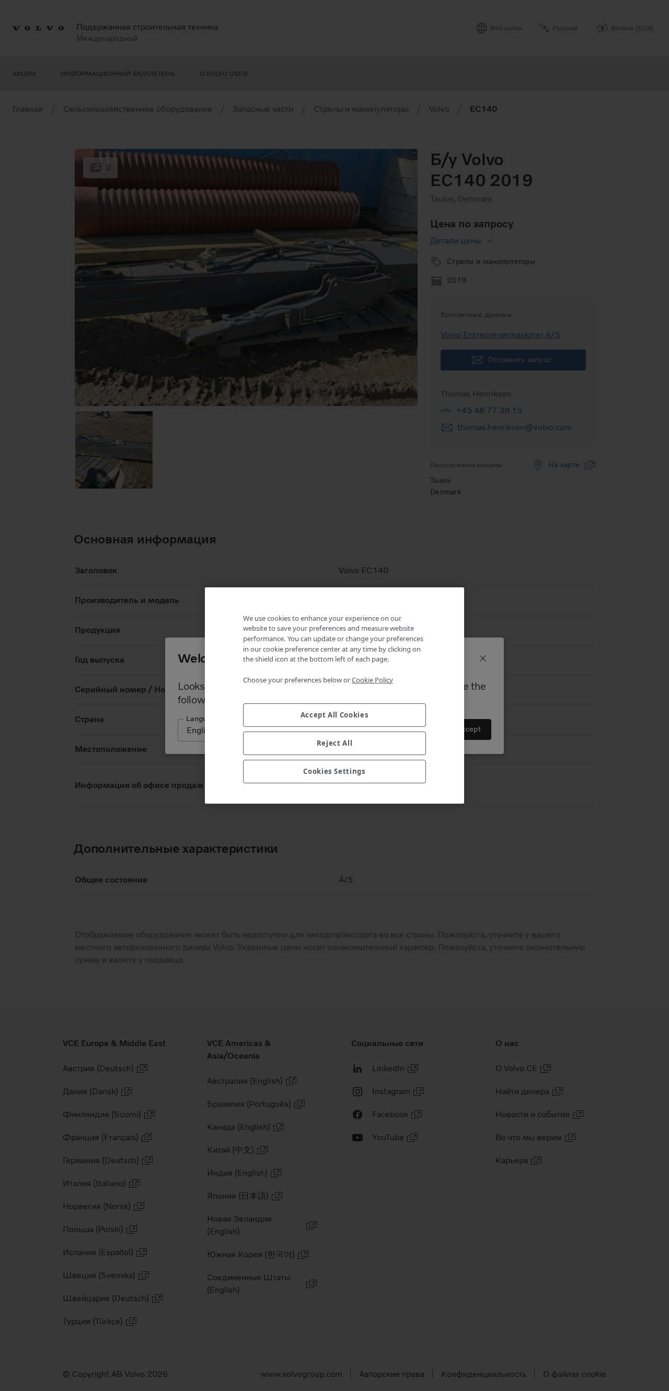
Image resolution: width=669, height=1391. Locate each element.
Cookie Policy (372, 680)
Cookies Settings (334, 771)
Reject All (335, 743)
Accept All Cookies (335, 715)
